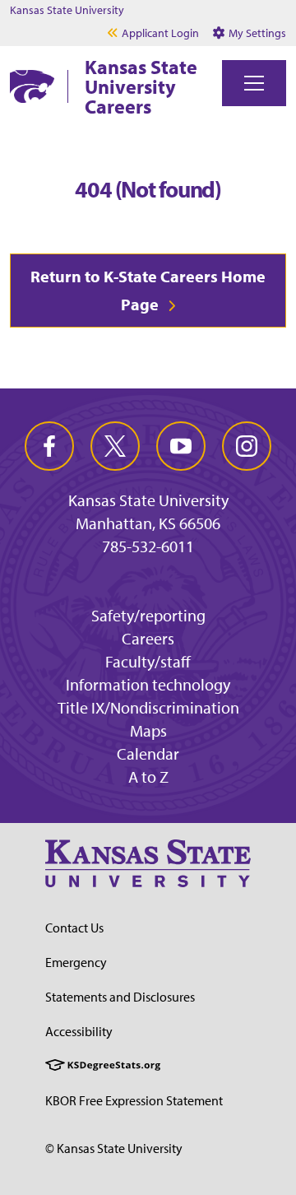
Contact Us (74, 927)
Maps (148, 730)
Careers (148, 638)
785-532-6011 (148, 546)
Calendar (148, 753)
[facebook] (49, 446)
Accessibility (79, 1031)
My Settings (256, 33)
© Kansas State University (114, 1148)
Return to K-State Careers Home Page (148, 290)
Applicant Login (160, 33)
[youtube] (181, 446)
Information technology (148, 684)
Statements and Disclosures (120, 996)
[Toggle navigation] (254, 83)
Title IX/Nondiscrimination (148, 707)
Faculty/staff (148, 661)
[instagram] (246, 446)
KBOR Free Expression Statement (134, 1100)
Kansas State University (67, 9)
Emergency (76, 962)
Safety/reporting (148, 615)
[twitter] (115, 446)
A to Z (148, 776)
